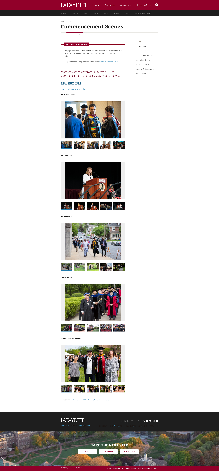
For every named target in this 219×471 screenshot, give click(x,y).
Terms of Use (118, 468)
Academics (110, 5)
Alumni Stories (141, 51)
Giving (106, 13)
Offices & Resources (116, 426)
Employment (142, 426)
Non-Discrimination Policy (148, 468)
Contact (74, 425)
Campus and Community (145, 56)
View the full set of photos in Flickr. (74, 89)
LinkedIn (156, 420)
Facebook (147, 420)
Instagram (153, 420)
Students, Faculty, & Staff (143, 13)
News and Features (105, 400)
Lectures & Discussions (145, 69)
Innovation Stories (143, 60)
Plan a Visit (65, 425)
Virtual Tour (153, 426)
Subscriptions (141, 73)
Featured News (93, 400)
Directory (103, 426)
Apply (87, 451)
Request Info (129, 451)
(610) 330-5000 (84, 425)
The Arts (75, 13)
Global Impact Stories (144, 65)
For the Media (141, 47)
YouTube (150, 420)
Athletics (63, 13)
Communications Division (108, 62)
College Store (130, 426)
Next (121, 145)
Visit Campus (108, 451)
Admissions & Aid (143, 5)
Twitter (143, 420)
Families (116, 13)
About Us (96, 5)
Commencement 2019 (80, 400)
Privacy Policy (130, 468)
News (85, 13)
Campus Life (125, 5)
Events (96, 13)
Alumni (127, 13)
